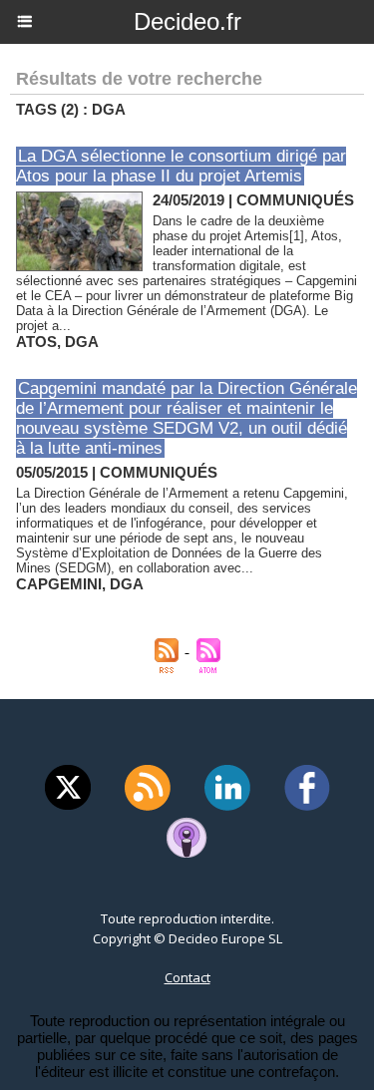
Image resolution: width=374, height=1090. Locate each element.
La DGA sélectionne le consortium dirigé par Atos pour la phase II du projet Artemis (181, 166)
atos (36, 341)
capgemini (59, 583)
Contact (187, 977)
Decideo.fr (187, 21)
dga (82, 341)
